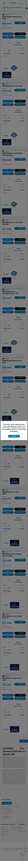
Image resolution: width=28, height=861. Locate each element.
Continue (14, 436)
